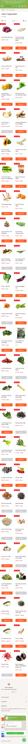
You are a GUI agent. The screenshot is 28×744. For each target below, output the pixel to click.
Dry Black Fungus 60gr (6, 477)
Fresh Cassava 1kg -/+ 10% (20, 66)
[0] (25, 6)
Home (2, 10)
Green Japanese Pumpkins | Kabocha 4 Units (6, 95)
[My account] (22, 6)
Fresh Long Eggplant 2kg (20, 287)
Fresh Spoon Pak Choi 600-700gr (6, 396)
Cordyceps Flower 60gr (6, 313)
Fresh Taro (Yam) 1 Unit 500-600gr (6, 232)
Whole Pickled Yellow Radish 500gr (20, 396)
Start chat (15, 733)
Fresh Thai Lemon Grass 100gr (20, 150)
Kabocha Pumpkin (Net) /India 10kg (20, 611)
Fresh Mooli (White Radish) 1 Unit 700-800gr (19, 38)
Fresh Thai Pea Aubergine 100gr (19, 232)
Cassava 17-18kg (19, 638)
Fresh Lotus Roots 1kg (6, 66)
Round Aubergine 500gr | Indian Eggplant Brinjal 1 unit (20, 665)
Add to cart (7, 48)
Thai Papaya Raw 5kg (6, 638)
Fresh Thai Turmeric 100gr (19, 205)
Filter (5, 20)
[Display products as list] (26, 20)
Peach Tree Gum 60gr (6, 503)
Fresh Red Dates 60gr (6, 368)
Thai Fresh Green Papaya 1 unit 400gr (6, 150)
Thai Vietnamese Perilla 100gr (20, 584)
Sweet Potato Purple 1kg (6, 37)
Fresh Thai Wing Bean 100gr (20, 314)
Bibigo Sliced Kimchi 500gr (20, 177)
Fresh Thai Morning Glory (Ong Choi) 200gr (20, 94)
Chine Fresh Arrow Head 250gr (19, 529)
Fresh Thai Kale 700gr (20, 450)
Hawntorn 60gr (18, 477)
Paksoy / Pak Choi (5, 286)
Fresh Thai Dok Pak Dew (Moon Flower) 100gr (6, 451)
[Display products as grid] (23, 20)
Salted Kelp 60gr (19, 503)
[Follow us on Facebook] (2, 727)
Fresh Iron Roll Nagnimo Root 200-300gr (20, 123)
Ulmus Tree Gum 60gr (6, 529)
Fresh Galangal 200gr (6, 204)
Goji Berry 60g (4, 664)
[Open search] (19, 6)
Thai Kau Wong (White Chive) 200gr (20, 557)
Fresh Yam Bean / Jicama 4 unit (5, 123)
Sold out (7, 131)
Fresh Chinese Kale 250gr (19, 369)
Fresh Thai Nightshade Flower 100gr (6, 584)
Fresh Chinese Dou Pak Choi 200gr (6, 341)
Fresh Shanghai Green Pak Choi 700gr (6, 423)
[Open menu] (2, 6)
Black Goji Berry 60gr (20, 423)
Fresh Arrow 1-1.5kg (5, 556)
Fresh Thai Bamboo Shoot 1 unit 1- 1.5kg (6, 259)
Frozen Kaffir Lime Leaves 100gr (19, 341)
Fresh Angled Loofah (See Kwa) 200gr (20, 259)
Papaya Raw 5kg (5, 611)
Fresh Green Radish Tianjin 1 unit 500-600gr (7, 177)
